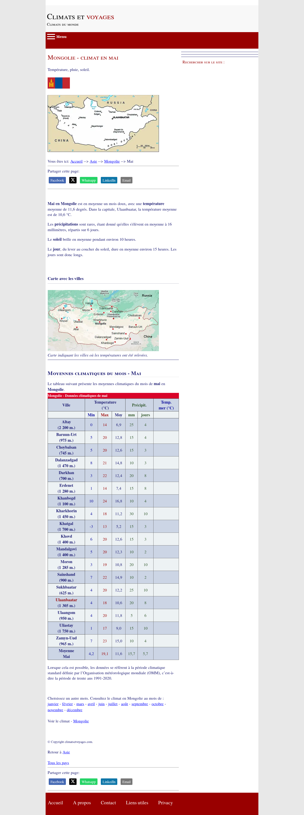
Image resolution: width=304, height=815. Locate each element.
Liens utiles (137, 802)
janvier (53, 703)
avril (91, 703)
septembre (140, 703)
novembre (55, 709)
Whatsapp (89, 180)
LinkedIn (109, 180)
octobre (158, 703)
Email (126, 180)
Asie (93, 161)
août (124, 703)
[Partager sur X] (73, 180)
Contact (108, 802)
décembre (74, 709)
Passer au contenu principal (68, 2)
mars (80, 703)
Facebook (57, 180)
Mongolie (112, 161)
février (67, 703)
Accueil (76, 161)
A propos (82, 802)
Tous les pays (58, 762)
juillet (113, 703)
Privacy (165, 802)
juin (101, 703)
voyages (80, 16)
